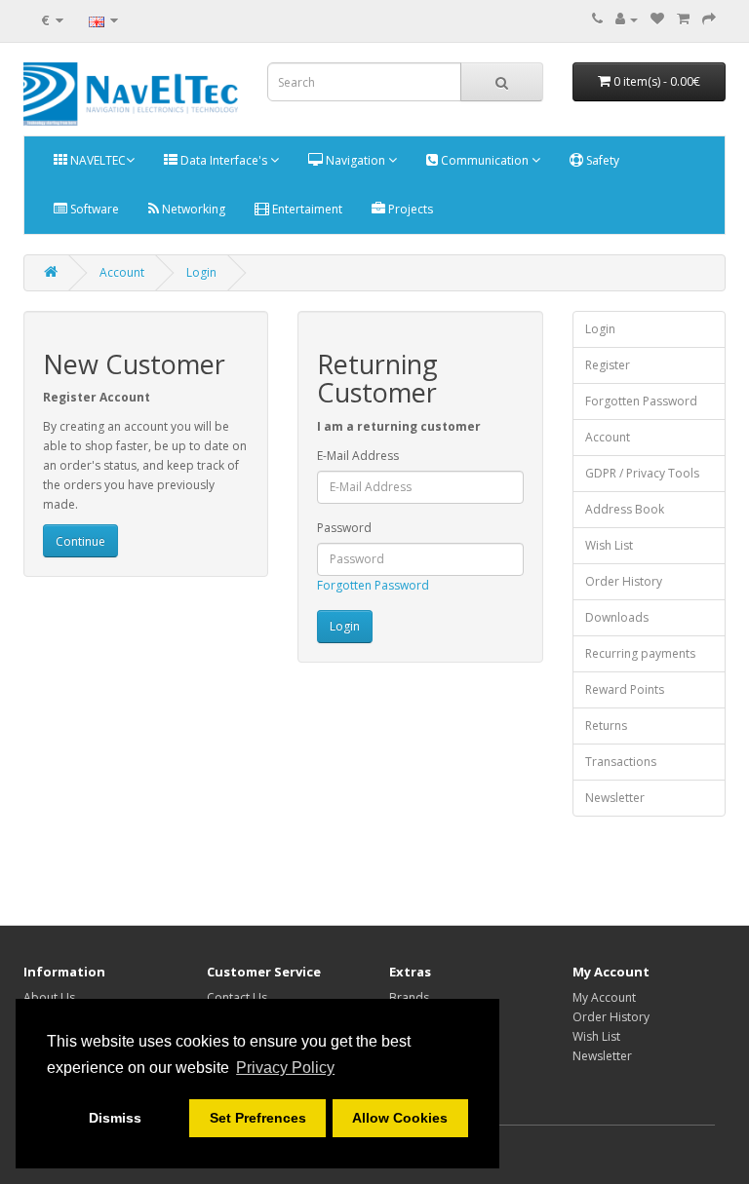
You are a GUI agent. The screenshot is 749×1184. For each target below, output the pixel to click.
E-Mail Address (358, 455)
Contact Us (237, 997)
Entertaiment (305, 209)
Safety (601, 160)
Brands (409, 997)
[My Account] (626, 19)
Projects (409, 209)
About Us (49, 997)
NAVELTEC (96, 160)
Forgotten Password (373, 585)
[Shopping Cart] (683, 19)
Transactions (620, 761)
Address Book (624, 509)
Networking (192, 209)
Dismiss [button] (115, 1118)
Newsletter (615, 797)
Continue (80, 541)
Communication (485, 160)
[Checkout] (709, 19)
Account (121, 272)
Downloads (617, 617)
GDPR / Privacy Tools (642, 473)
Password (344, 527)
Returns (606, 725)
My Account (604, 997)
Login (201, 272)
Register (607, 365)
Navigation (355, 160)
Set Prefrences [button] (258, 1118)
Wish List (609, 545)
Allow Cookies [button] (400, 1118)
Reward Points (624, 689)
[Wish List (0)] (657, 19)
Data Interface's (223, 160)
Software (93, 209)
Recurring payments (640, 653)
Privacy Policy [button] (285, 1067)
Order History (623, 581)
